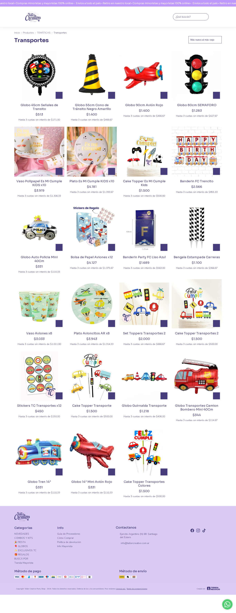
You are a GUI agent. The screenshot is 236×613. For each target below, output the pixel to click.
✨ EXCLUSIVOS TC (25, 550)
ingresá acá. (121, 589)
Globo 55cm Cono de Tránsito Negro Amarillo (92, 107)
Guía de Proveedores (68, 533)
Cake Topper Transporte (91, 406)
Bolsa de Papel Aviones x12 (92, 257)
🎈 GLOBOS (21, 546)
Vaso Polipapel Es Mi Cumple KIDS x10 (39, 183)
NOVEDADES (21, 533)
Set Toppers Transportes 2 (144, 333)
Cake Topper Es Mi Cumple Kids (144, 183)
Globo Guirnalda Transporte (144, 406)
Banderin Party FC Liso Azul (144, 257)
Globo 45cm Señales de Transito (39, 107)
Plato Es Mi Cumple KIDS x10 (91, 181)
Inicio (18, 32)
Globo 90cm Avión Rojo (144, 105)
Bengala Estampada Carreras (197, 257)
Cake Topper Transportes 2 (197, 333)
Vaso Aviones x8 (39, 333)
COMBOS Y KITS (23, 538)
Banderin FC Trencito (196, 181)
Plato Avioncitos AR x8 (92, 333)
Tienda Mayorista (23, 562)
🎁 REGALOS (21, 554)
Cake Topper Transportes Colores (144, 483)
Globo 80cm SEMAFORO (196, 105)
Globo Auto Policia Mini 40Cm (39, 259)
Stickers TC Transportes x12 (39, 406)
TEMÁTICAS (45, 32)
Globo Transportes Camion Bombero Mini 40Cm (196, 407)
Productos (29, 32)
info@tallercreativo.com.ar (135, 543)
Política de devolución (69, 542)
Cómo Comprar (65, 538)
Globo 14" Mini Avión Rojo (91, 482)
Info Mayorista (64, 546)
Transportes (60, 32)
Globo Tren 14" (39, 482)
